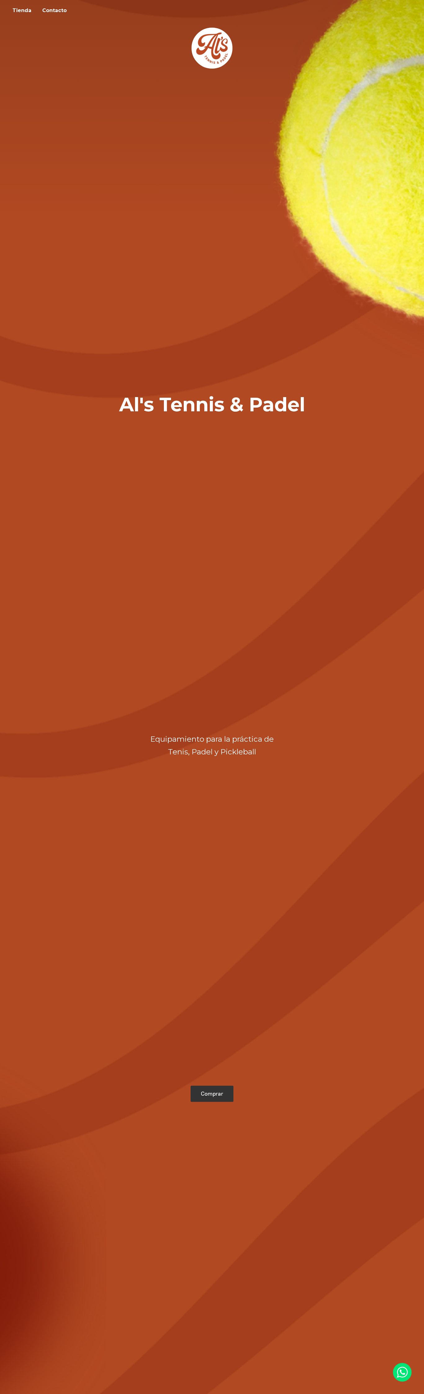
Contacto (54, 10)
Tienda (21, 10)
